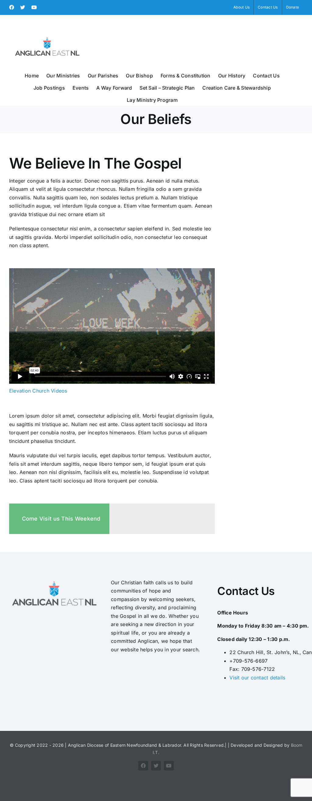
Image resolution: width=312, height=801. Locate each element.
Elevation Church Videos (38, 391)
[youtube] (169, 766)
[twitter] (156, 766)
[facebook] (143, 766)
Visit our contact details (257, 678)
